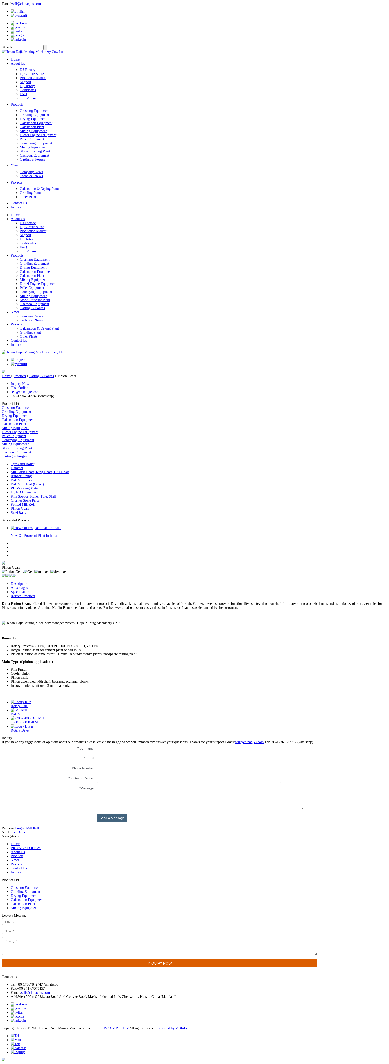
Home (15, 59)
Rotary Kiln (19, 706)
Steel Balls (18, 512)
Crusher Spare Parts (25, 500)
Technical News (31, 176)
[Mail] (16, 1040)
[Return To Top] (3, 1060)
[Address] (18, 1048)
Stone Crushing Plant (35, 151)
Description (19, 584)
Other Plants (28, 197)
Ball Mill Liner (21, 480)
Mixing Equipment (33, 131)
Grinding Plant (30, 193)
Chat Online (19, 388)
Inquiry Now (20, 384)
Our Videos (28, 98)
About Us (18, 63)
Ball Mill (17, 714)
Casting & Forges (32, 159)
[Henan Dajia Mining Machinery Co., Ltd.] (33, 52)
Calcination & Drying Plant (39, 189)
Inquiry (16, 207)
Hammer (17, 468)
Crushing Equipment (34, 111)
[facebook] (19, 23)
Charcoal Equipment (34, 155)
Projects (16, 182)
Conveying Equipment (36, 143)
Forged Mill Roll (23, 504)
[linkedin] (18, 39)
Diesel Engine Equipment (38, 135)
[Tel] (15, 1036)
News (15, 166)
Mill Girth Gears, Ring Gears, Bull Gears (40, 472)
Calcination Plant (32, 127)
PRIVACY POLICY (26, 848)
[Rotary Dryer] (22, 726)
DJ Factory (28, 70)
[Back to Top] (15, 1044)
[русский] (19, 15)
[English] (18, 11)
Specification (20, 592)
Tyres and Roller (22, 464)
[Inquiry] (18, 1052)
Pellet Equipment (32, 139)
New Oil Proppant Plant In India (34, 535)
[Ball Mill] (19, 710)
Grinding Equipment (34, 115)
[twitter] (17, 31)
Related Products (23, 596)
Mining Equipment (33, 147)
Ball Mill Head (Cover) (27, 484)
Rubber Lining (21, 476)
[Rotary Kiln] (21, 702)
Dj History (27, 86)
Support (25, 82)
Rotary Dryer (20, 730)
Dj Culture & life (32, 74)
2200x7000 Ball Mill (26, 722)
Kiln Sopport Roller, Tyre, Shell (33, 496)
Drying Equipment (33, 119)
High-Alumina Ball (24, 492)
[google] (17, 35)
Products (17, 104)
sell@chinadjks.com (26, 4)
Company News (31, 172)
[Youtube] (18, 27)
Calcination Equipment (36, 123)
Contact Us (19, 203)
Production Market (33, 78)
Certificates (28, 90)
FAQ (23, 94)
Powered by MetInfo (172, 1028)
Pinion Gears (20, 508)
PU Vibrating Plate (24, 488)
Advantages (19, 588)
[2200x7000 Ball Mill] (27, 718)
